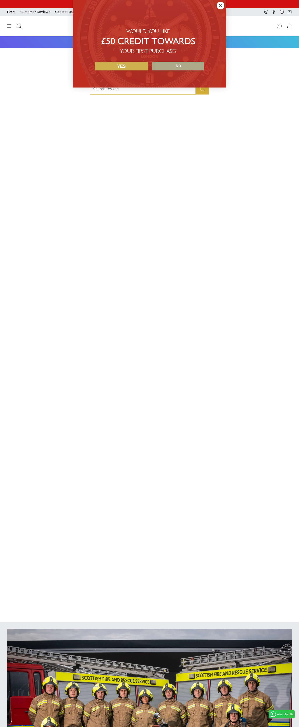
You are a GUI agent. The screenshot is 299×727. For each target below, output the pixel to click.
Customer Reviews (35, 12)
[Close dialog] (220, 5)
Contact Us (64, 12)
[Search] (202, 89)
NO (178, 66)
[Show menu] (9, 26)
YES (121, 66)
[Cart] (289, 26)
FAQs (11, 12)
